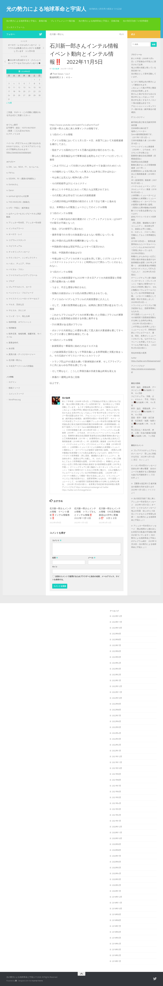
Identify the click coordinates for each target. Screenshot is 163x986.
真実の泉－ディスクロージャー (22, 354)
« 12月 (9, 103)
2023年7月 (116, 645)
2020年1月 (116, 891)
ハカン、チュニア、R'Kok (19, 263)
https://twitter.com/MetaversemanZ (145, 361)
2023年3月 (116, 669)
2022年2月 (116, 745)
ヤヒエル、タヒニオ (17, 310)
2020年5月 (116, 867)
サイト (55, 567)
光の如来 (55, 69)
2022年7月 (116, 715)
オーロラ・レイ (15, 234)
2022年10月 (117, 698)
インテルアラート (16, 228)
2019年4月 (116, 944)
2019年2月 (116, 955)
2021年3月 (116, 809)
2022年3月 (116, 739)
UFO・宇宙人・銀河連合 (19, 208)
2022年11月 (117, 692)
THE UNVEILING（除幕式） (20, 202)
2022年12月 (117, 686)
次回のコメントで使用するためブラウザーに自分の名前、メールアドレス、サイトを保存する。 (85, 578)
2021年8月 (116, 780)
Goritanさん (13, 184)
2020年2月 (116, 885)
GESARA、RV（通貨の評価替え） (23, 178)
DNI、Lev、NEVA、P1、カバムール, (24, 167)
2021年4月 (116, 803)
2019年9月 (116, 914)
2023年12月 (117, 616)
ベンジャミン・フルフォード (21, 293)
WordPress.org (15, 399)
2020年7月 (116, 856)
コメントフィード (16, 394)
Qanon (11, 190)
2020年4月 (116, 873)
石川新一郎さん (57, 34)
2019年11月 (117, 903)
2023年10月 (117, 628)
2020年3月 (116, 879)
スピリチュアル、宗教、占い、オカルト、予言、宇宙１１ (143, 399)
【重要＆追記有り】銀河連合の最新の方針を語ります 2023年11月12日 (143, 486)
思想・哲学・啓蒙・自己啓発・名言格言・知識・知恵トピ (143, 421)
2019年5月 (116, 938)
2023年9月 (116, 634)
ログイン (12, 382)
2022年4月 (116, 733)
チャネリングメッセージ (19, 252)
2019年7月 (116, 926)
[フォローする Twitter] (40, 34)
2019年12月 (117, 897)
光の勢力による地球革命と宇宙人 (46, 9)
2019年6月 (116, 932)
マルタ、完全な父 (16, 304)
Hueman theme (37, 981)
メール (92, 558)
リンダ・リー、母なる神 (19, 316)
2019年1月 (116, 961)
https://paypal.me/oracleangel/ (18, 152)
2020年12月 (117, 827)
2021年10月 (117, 768)
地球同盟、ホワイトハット (20, 322)
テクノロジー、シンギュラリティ (23, 258)
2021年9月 (116, 774)
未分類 (11, 348)
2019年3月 (116, 949)
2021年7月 (116, 786)
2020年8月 (116, 850)
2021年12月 (117, 756)
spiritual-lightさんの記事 (19, 196)
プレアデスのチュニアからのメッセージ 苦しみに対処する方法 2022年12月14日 (143, 453)
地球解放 (12, 328)
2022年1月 (116, 751)
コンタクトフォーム (15, 27)
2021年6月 (116, 791)
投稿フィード (14, 388)
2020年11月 (117, 832)
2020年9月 (116, 844)
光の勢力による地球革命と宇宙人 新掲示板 (26, 21)
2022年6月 (116, 721)
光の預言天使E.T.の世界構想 (135, 21)
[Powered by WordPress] (16, 981)
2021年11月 (117, 762)
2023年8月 (116, 639)
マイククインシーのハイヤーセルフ (24, 299)
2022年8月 (116, 710)
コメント (57, 540)
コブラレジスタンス (17, 240)
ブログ (11, 281)
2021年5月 (116, 797)
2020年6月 (116, 862)
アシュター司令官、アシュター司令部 (25, 222)
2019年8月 (116, 920)
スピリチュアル (15, 246)
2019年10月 (117, 908)
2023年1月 (116, 680)
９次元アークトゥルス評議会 (21, 366)
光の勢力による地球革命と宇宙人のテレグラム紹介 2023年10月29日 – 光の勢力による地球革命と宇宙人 (143, 541)
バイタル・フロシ (16, 269)
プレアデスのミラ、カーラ (20, 287)
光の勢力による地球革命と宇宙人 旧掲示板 (99, 21)
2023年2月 (116, 674)
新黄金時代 (13, 343)
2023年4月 (116, 663)
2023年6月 (116, 651)
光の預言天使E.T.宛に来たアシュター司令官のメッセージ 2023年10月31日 (143, 501)
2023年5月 (116, 657)
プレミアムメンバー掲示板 (63, 21)
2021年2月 (116, 815)
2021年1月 (116, 821)
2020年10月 (117, 838)
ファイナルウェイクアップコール (23, 275)
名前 (55, 558)
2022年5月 (116, 727)
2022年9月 (116, 704)
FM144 (11, 173)
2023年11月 (117, 622)
